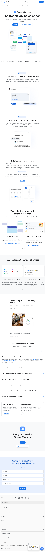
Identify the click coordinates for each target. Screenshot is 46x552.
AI (19, 5)
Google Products (20, 545)
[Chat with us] (42, 549)
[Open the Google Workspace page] (7, 2)
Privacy (2, 545)
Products (9, 5)
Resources (29, 5)
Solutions (3, 5)
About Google (12, 545)
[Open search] (26, 2)
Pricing (23, 5)
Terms (7, 545)
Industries (15, 5)
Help (27, 545)
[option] (11, 61)
